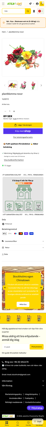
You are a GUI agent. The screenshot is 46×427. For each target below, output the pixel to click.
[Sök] (28, 11)
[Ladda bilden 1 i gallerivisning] (12, 85)
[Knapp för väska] (34, 11)
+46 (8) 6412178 (21, 361)
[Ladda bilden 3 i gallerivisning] (33, 85)
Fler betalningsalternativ (23, 137)
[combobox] (16, 11)
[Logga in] (37, 4)
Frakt (15, 119)
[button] (4, 4)
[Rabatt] (40, 11)
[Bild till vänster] (5, 85)
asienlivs (26, 416)
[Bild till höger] (41, 85)
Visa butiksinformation (14, 160)
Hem (4, 32)
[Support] (31, 4)
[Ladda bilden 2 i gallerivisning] (23, 85)
